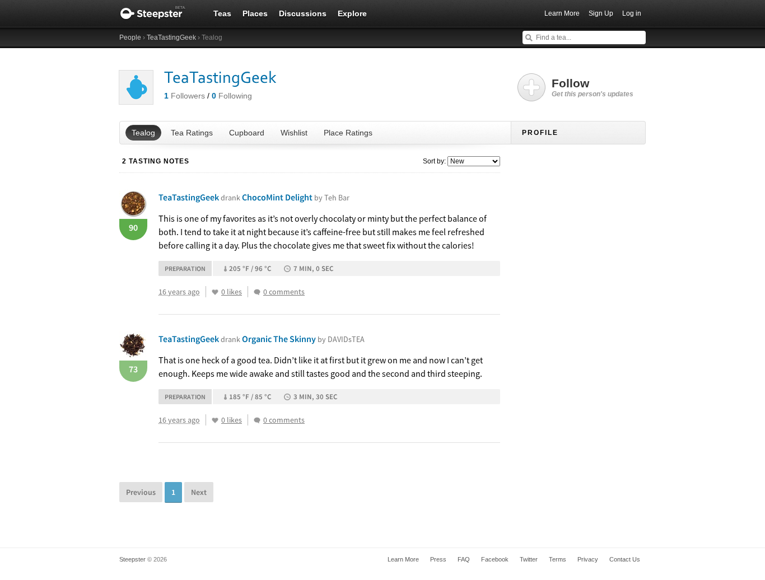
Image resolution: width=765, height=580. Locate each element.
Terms (557, 559)
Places (255, 13)
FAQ (464, 559)
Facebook (495, 559)
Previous (141, 492)
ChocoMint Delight (295, 197)
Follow (592, 87)
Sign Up (601, 13)
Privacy (587, 559)
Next (199, 492)
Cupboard (246, 132)
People (130, 37)
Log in (631, 13)
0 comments (284, 292)
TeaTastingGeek (171, 37)
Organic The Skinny (303, 338)
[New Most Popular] (473, 161)
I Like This (215, 292)
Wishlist (294, 132)
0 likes (231, 292)
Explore (352, 13)
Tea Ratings (192, 132)
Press (438, 559)
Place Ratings (348, 132)
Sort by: (434, 161)
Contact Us (624, 559)
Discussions (302, 13)
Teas (222, 13)
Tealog (143, 132)
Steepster (158, 13)
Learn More (562, 13)
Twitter (529, 559)
